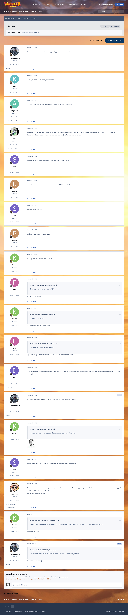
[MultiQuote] (28, 69)
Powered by (115, 611)
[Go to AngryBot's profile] (14, 487)
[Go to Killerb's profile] (14, 258)
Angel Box (14, 111)
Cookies (43, 611)
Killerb (14, 265)
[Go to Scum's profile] (14, 159)
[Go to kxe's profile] (14, 79)
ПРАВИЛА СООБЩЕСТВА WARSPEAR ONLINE (22, 19)
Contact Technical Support (31, 611)
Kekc (14, 139)
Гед (14, 289)
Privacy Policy (17, 611)
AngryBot (14, 494)
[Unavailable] (31, 440)
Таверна (36, 32)
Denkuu (14, 378)
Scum (14, 167)
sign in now (47, 577)
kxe (14, 86)
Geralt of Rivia (15, 32)
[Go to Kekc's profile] (14, 131)
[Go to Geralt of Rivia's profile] (9, 32)
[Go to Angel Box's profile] (14, 103)
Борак (14, 191)
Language (8, 611)
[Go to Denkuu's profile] (14, 370)
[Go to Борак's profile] (14, 184)
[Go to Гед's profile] (14, 282)
